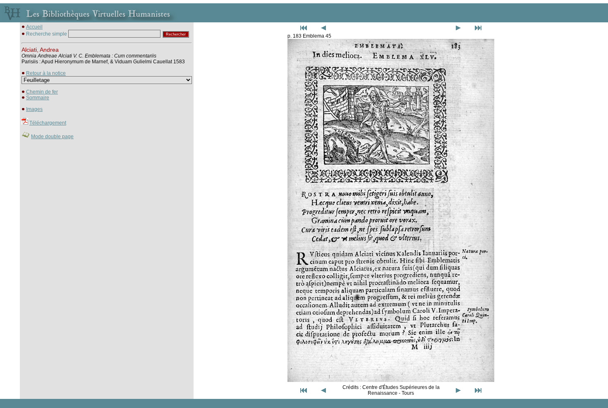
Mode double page (52, 136)
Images (34, 109)
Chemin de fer (42, 92)
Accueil (34, 27)
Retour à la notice (46, 73)
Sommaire (37, 98)
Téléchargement (47, 123)
